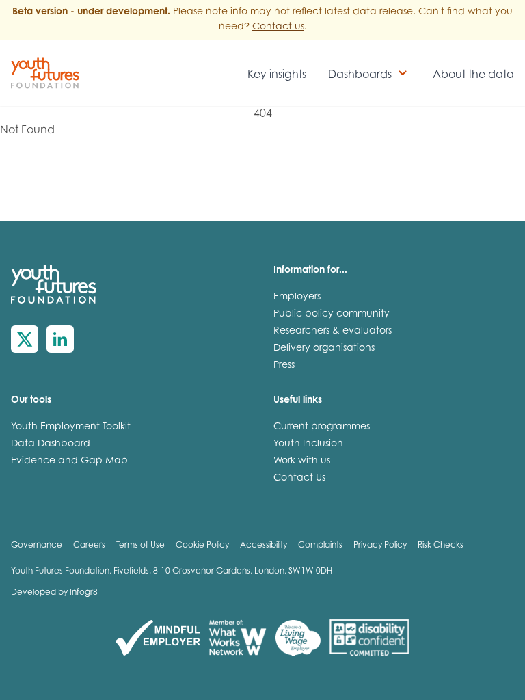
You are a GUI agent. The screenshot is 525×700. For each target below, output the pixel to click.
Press (284, 366)
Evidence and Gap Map (69, 461)
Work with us (301, 461)
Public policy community (331, 314)
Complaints (320, 545)
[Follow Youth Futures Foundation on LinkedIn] (60, 339)
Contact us (278, 27)
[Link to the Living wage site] (298, 637)
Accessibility (263, 545)
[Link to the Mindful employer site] (158, 637)
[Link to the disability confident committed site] (369, 637)
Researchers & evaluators (332, 331)
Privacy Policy (380, 545)
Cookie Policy (202, 545)
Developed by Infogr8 (54, 593)
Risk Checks (440, 545)
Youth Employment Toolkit (71, 427)
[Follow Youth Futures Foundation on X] (24, 339)
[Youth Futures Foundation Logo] (45, 73)
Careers (89, 545)
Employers (297, 297)
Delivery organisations (324, 348)
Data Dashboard (50, 444)
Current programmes (321, 427)
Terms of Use (140, 545)
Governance (36, 545)
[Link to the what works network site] (237, 637)
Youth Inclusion (308, 444)
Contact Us (299, 478)
